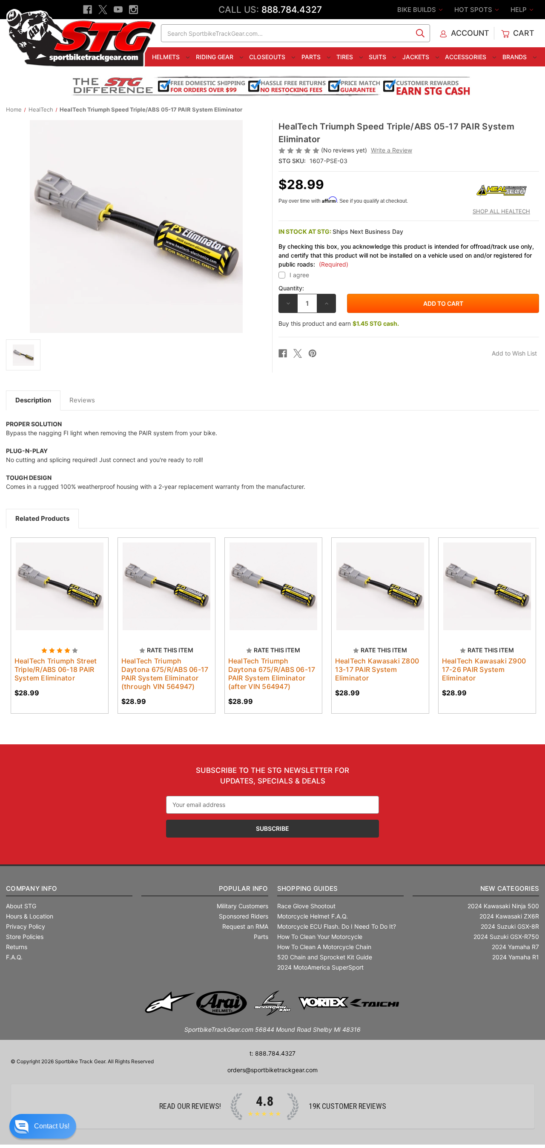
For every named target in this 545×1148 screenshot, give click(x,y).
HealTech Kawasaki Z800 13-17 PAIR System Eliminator (377, 669)
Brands (515, 56)
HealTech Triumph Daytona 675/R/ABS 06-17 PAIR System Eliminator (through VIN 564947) (165, 674)
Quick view (51, 579)
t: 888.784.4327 (272, 1053)
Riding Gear (215, 56)
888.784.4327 (291, 9)
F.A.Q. (14, 957)
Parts (311, 56)
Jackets (416, 56)
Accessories (466, 56)
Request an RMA (245, 926)
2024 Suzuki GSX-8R (510, 926)
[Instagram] (133, 9)
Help (519, 10)
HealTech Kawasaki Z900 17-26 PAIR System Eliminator (484, 669)
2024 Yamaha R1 (515, 957)
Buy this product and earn (338, 323)
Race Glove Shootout (306, 906)
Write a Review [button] (391, 150)
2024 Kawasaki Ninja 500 (503, 906)
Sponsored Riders (243, 916)
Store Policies (24, 936)
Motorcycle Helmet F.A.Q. (312, 916)
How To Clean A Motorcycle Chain (324, 946)
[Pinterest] (312, 353)
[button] (42, 1126)
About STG (21, 906)
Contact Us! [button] (51, 1126)
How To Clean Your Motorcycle (319, 936)
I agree (299, 274)
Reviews (82, 400)
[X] (102, 9)
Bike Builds (417, 10)
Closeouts (268, 56)
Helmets (166, 56)
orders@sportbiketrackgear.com (272, 1069)
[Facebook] (87, 9)
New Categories (509, 888)
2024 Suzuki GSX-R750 (506, 936)
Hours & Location (29, 916)
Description (33, 400)
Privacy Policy (25, 926)
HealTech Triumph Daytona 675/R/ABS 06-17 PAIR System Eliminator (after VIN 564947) (272, 674)
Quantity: (291, 288)
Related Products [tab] (42, 518)
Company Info (31, 888)
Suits (378, 56)
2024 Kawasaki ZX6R (509, 916)
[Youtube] (118, 9)
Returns (16, 946)
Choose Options (59, 594)
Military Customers (242, 906)
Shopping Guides (307, 888)
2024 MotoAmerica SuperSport (320, 967)
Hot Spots (474, 10)
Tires (345, 56)
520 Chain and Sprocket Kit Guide (324, 957)
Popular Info (243, 888)
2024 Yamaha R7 (515, 946)
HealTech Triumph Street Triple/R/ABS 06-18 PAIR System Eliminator (55, 669)
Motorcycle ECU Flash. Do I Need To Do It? (336, 926)
